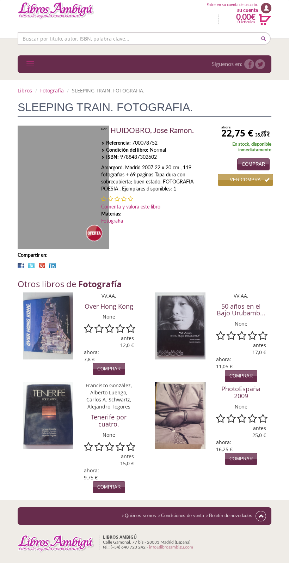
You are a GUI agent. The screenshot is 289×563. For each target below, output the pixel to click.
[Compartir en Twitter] (31, 265)
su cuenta (247, 10)
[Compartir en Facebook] (21, 265)
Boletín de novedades (230, 515)
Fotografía (52, 90)
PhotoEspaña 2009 (240, 392)
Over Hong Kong (109, 306)
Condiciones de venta (182, 515)
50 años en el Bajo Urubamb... (241, 309)
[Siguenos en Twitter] (260, 64)
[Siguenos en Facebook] (249, 64)
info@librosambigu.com (171, 547)
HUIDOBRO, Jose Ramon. (152, 130)
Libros (25, 90)
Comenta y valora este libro (130, 207)
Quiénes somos (140, 515)
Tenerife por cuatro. (109, 420)
